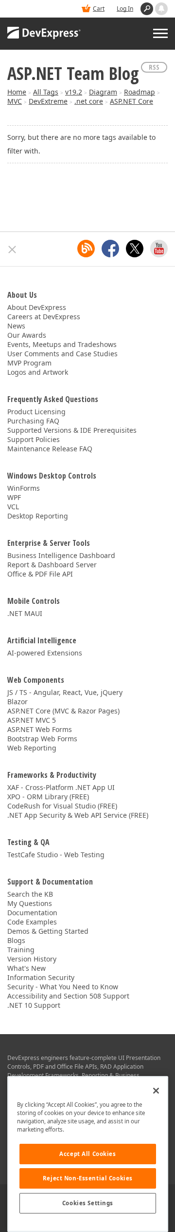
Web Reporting (31, 747)
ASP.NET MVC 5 (31, 720)
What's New (26, 968)
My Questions (29, 903)
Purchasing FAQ (33, 420)
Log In (125, 8)
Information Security (40, 977)
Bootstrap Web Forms (42, 738)
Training (21, 949)
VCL (13, 506)
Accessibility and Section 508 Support (68, 996)
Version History (31, 958)
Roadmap (139, 91)
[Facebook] (110, 248)
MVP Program (29, 362)
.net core (88, 101)
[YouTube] (159, 248)
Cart (99, 8)
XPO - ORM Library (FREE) (48, 796)
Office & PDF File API (40, 573)
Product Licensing (36, 411)
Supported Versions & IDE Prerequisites (72, 430)
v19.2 (73, 91)
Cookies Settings (87, 1203)
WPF (14, 497)
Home (16, 91)
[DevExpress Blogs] (86, 248)
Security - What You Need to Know (62, 986)
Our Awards (26, 335)
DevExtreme (48, 101)
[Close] (156, 1090)
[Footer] (12, 249)
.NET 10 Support (33, 1005)
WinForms (23, 488)
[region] (87, 1154)
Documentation (32, 912)
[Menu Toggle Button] (160, 33)
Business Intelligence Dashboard (61, 555)
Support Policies (33, 439)
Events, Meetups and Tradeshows (62, 344)
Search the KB (30, 894)
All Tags (45, 91)
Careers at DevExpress (43, 316)
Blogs (16, 940)
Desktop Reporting (37, 515)
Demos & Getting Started (47, 931)
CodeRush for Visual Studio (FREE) (62, 805)
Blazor (17, 701)
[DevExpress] (44, 33)
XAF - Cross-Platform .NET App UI (61, 787)
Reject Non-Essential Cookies (88, 1178)
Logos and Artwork (37, 372)
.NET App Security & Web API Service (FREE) (77, 815)
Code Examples (32, 921)
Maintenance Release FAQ (49, 448)
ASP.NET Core (131, 101)
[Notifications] (161, 8)
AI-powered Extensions (44, 652)
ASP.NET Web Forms (39, 729)
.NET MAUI (24, 613)
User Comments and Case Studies (62, 353)
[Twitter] (134, 248)
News (16, 325)
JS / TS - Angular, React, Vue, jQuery (64, 692)
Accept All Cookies (87, 1153)
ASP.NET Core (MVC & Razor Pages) (63, 710)
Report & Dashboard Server (52, 564)
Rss (154, 67)
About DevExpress (36, 307)
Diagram (103, 91)
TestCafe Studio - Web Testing (56, 854)
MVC (14, 101)
